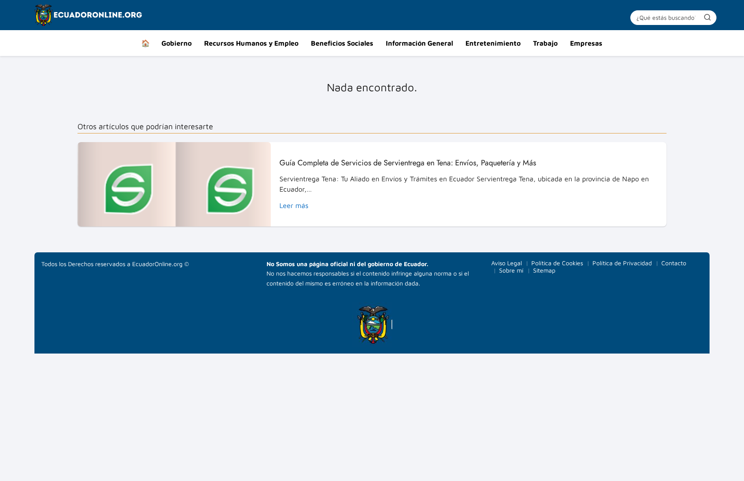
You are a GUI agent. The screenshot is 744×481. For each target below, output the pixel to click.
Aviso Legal (506, 263)
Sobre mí (511, 270)
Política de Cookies (557, 263)
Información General (419, 43)
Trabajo (545, 43)
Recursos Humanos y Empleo (251, 43)
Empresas (586, 43)
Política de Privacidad (622, 263)
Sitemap (544, 270)
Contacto (673, 263)
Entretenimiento (493, 43)
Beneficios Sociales (342, 43)
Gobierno (176, 43)
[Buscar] (707, 17)
